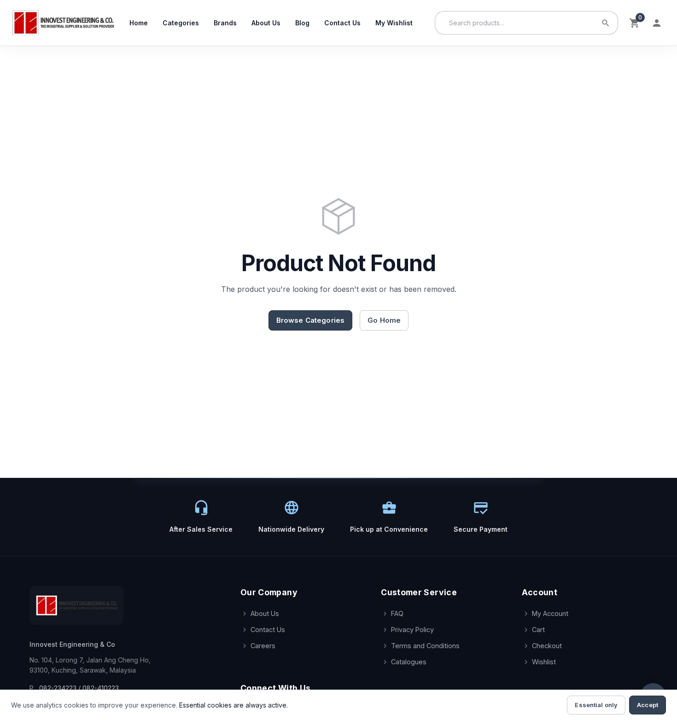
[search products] (605, 23)
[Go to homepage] (63, 23)
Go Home (384, 320)
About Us (265, 23)
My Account (550, 613)
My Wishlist (394, 23)
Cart (538, 629)
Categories (181, 23)
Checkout (547, 646)
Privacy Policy (412, 629)
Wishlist (544, 662)
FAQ (397, 613)
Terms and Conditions (425, 646)
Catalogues (408, 662)
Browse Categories (310, 320)
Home (138, 23)
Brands (225, 23)
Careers (263, 646)
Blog (302, 23)
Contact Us (342, 23)
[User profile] (657, 23)
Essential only (596, 704)
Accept (647, 704)
